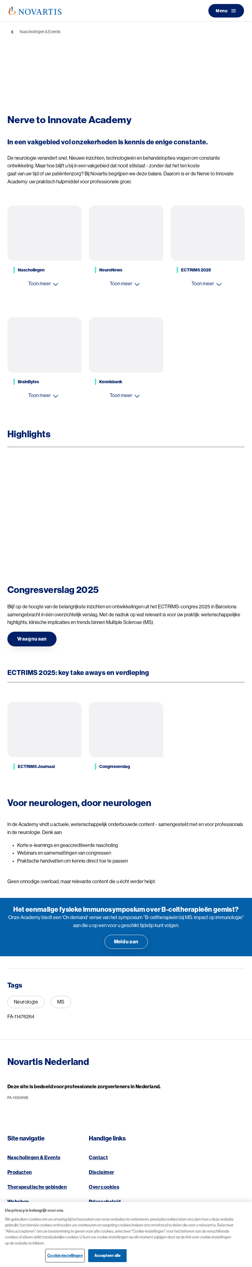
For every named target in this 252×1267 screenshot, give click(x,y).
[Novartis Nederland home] (35, 11)
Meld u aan (126, 941)
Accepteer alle (107, 1255)
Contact (98, 1157)
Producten (19, 1172)
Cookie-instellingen (64, 1255)
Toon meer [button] (39, 283)
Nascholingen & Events (40, 31)
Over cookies (104, 1187)
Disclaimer (101, 1172)
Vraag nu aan (32, 639)
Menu (221, 11)
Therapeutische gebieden (37, 1187)
